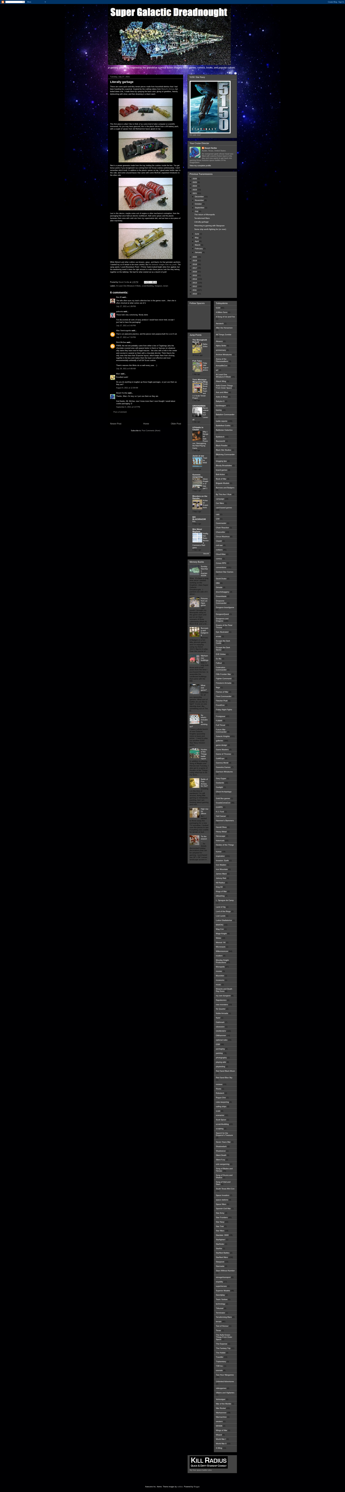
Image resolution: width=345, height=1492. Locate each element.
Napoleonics (221, 1000)
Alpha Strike (221, 346)
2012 (195, 286)
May (197, 238)
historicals (220, 840)
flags (218, 687)
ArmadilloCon (221, 365)
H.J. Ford (220, 812)
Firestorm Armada (223, 683)
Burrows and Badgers (225, 488)
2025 (195, 182)
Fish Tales (197, 361)
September (200, 208)
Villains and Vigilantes (225, 1393)
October (198, 204)
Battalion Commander (225, 414)
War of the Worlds (223, 1404)
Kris (194, 521)
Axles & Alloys (222, 397)
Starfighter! (220, 1239)
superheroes (221, 1286)
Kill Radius (220, 883)
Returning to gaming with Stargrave (209, 226)
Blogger (196, 1487)
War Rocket (221, 1408)
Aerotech (220, 323)
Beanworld (220, 441)
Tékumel (219, 1308)
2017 (195, 268)
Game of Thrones (223, 754)
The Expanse (221, 1344)
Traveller (219, 1357)
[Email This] (145, 282)
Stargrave (158, 286)
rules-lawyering (222, 1102)
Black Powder (221, 445)
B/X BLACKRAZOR (199, 518)
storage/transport (223, 1277)
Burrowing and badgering (204, 631)
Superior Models (223, 1291)
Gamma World (222, 763)
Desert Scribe (121, 393)
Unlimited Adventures (225, 1381)
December (199, 196)
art (217, 370)
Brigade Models (222, 483)
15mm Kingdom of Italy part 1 (205, 483)
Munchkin (220, 976)
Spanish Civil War (223, 1208)
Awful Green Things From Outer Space (224, 386)
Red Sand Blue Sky (224, 1077)
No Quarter (220, 1009)
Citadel (219, 541)
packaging (220, 1049)
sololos (180, 1487)
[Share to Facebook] (153, 282)
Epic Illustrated (222, 632)
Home (146, 424)
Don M (119, 297)
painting (219, 1053)
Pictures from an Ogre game (204, 601)
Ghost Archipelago (224, 792)
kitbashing (220, 896)
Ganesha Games (223, 767)
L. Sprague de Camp (225, 900)
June (197, 234)
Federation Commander (221, 668)
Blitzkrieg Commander (225, 454)
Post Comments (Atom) (151, 431)
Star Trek (220, 1226)
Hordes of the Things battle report (204, 754)
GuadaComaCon (223, 803)
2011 (195, 290)
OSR (218, 1044)
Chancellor (220, 532)
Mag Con (220, 929)
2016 (195, 272)
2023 (195, 190)
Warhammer (221, 1413)
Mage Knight (221, 933)
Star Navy (220, 1222)
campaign (220, 499)
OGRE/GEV (221, 1031)
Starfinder (220, 1244)
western (219, 1421)
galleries (219, 741)
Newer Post (115, 424)
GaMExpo (220, 758)
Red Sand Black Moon (225, 1071)
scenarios (220, 1115)
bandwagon (221, 405)
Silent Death (221, 1155)
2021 (195, 193)
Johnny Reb (221, 878)
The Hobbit (220, 1353)
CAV (218, 519)
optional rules (221, 1040)
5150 (218, 308)
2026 (195, 179)
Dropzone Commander (221, 602)
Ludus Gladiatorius (224, 920)
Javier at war (198, 456)
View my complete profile (200, 165)
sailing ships (221, 1106)
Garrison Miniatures (224, 772)
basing (219, 410)
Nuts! (218, 1018)
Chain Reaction (222, 527)
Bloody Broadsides (224, 465)
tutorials (219, 1370)
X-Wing (219, 1448)
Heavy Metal (221, 832)
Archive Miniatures (224, 354)
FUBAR (219, 721)
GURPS (219, 807)
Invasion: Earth (222, 860)
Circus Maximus (223, 536)
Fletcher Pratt (221, 701)
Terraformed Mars (202, 218)
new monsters (222, 1004)
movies (219, 971)
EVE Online (221, 654)
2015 (195, 275)
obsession (220, 1027)
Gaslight (219, 787)
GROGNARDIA (199, 406)
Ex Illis (218, 659)
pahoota (119, 311)
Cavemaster (221, 523)
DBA (218, 583)
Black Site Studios (223, 450)
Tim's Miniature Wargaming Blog (200, 381)
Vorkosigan (220, 1399)
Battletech (220, 437)
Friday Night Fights (224, 709)
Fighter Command (223, 678)
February (199, 248)
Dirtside (219, 587)
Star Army (220, 1213)
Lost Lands (220, 916)
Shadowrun (221, 1151)
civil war (219, 545)
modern (219, 956)
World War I (221, 1439)
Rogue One (221, 1097)
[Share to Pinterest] (155, 282)
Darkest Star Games (224, 572)
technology (220, 1304)
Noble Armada (222, 1013)
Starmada (220, 1266)
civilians (219, 550)
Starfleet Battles (222, 1253)
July (197, 211)
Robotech (220, 1093)
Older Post (176, 424)
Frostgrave (220, 716)
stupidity (219, 1282)
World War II (221, 1443)
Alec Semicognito (123, 331)
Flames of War (222, 692)
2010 (195, 294)
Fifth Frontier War (223, 674)
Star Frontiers (222, 1217)
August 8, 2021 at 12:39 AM (127, 388)
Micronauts (220, 947)
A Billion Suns (221, 312)
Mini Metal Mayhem (197, 530)
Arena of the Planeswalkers (222, 360)
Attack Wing (221, 381)
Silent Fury (220, 1160)
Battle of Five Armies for (204, 782)
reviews (219, 1084)
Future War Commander (221, 730)
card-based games (224, 508)
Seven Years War (223, 1142)
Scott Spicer (221, 1120)
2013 (195, 283)
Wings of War (221, 1430)
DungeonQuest (222, 614)
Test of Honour (222, 1326)
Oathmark (220, 1022)
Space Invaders (222, 1195)
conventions (221, 567)
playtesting (220, 1066)
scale (218, 1111)
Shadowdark (221, 1146)
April (197, 241)
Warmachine (221, 1417)
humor (218, 851)
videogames (221, 1388)
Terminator (220, 1313)
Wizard (219, 1435)
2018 (195, 264)
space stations (222, 1200)
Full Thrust (220, 725)
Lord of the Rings (223, 911)
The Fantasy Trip (223, 1348)
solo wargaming (222, 1164)
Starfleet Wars (222, 1257)
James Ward (221, 874)
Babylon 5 (220, 401)
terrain (165, 286)
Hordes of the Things (225, 845)
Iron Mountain (222, 869)
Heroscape (220, 836)
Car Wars (220, 503)
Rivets (218, 1089)
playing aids (221, 1062)
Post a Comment (120, 412)
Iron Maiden (221, 865)
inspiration (220, 856)
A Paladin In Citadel (197, 428)
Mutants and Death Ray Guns (224, 990)
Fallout (219, 663)
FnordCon (220, 705)
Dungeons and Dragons (222, 619)
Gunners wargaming (197, 476)
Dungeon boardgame (225, 607)
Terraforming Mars (224, 1317)
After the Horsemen (224, 328)
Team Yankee (221, 1299)
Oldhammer (221, 1035)
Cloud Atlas (220, 554)
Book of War (221, 479)
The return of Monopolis (204, 214)
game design (221, 745)
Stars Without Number (225, 1271)
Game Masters (222, 749)
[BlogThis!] (147, 282)
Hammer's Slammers (225, 820)
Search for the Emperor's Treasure (224, 1134)
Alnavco (219, 341)
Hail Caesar (221, 816)
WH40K (219, 1426)
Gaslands (220, 783)
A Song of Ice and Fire (225, 317)
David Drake (221, 579)
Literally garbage (201, 222)
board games (221, 470)
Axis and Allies (222, 392)
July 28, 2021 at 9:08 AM (126, 369)
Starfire (219, 1248)
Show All (206, 553)
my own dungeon (223, 996)
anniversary (221, 350)
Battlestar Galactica (224, 430)
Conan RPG (221, 563)
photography (221, 1057)
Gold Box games (223, 798)
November (199, 200)
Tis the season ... (204, 838)
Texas (218, 1330)
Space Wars (221, 1204)
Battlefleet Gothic (223, 425)
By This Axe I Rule (223, 494)
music (218, 984)
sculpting (219, 1129)
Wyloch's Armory (167, 89)
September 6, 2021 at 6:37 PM (128, 407)
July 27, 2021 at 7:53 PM (126, 337)
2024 (195, 186)
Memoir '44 (220, 942)
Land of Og (220, 907)
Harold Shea (221, 827)
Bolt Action (220, 474)
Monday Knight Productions (222, 961)
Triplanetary (221, 1361)
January (198, 252)
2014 (195, 279)
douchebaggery (222, 592)
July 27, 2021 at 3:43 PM (126, 326)
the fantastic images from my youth (163, 265)
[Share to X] (150, 282)
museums (220, 980)
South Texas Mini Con (225, 1189)
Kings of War (221, 891)
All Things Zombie (223, 334)
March (198, 245)
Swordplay (220, 1295)
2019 (195, 260)
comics (219, 559)
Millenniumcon (222, 951)
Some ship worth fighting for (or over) (210, 229)
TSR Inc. (219, 1366)
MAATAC (219, 925)
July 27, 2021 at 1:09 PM (126, 306)
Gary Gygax (221, 778)
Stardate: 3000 (222, 1235)
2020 (195, 257)
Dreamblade (221, 596)
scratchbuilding (147, 286)
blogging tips (221, 461)
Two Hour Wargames (225, 1375)
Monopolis (220, 967)
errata (218, 636)
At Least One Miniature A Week (128, 286)
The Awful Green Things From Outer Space (224, 1337)
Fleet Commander (223, 696)
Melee (218, 938)
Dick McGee (121, 342)
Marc (118, 374)
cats (217, 514)
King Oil (219, 887)
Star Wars (220, 1231)
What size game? (204, 687)
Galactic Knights (223, 736)
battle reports (221, 421)
